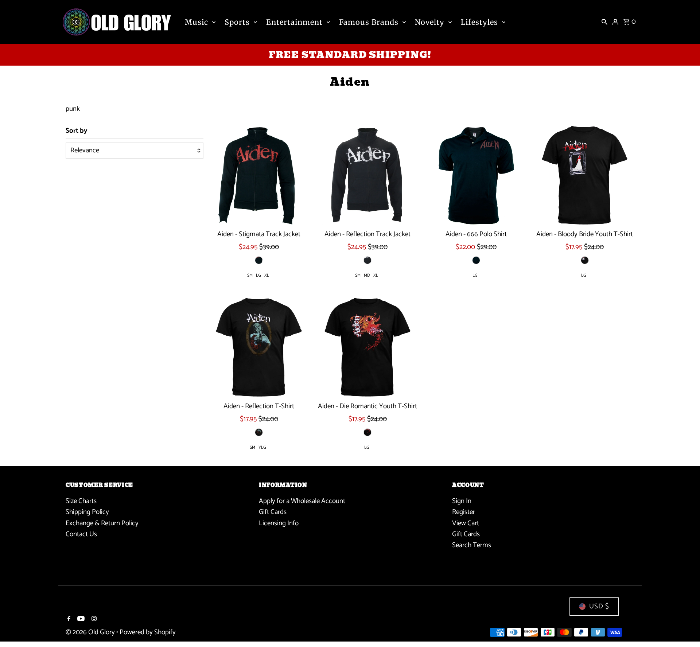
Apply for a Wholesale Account (302, 501)
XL (266, 275)
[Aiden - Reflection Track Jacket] (367, 175)
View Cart (465, 523)
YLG (262, 447)
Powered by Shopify (148, 632)
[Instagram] (93, 619)
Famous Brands (368, 22)
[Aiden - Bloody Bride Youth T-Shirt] (584, 175)
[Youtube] (80, 619)
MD (367, 275)
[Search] (604, 22)
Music (196, 22)
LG (258, 275)
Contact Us (81, 534)
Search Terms (471, 545)
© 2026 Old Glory (91, 632)
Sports (237, 22)
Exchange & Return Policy (102, 523)
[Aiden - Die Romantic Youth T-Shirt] (367, 347)
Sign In (461, 501)
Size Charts (81, 501)
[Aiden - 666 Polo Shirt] (476, 175)
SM (250, 275)
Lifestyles (479, 22)
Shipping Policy (87, 512)
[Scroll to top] (684, 628)
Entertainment (294, 22)
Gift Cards (273, 512)
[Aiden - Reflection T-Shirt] (259, 347)
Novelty (429, 22)
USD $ (599, 606)
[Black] (258, 260)
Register (463, 512)
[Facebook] (68, 619)
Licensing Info (279, 523)
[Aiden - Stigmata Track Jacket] (259, 175)
